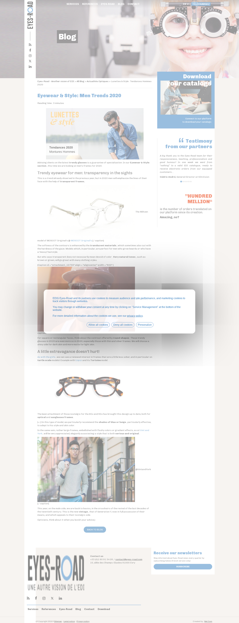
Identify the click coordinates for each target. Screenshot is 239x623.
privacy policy (135, 315)
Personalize (145, 324)
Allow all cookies (98, 324)
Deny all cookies (123, 324)
